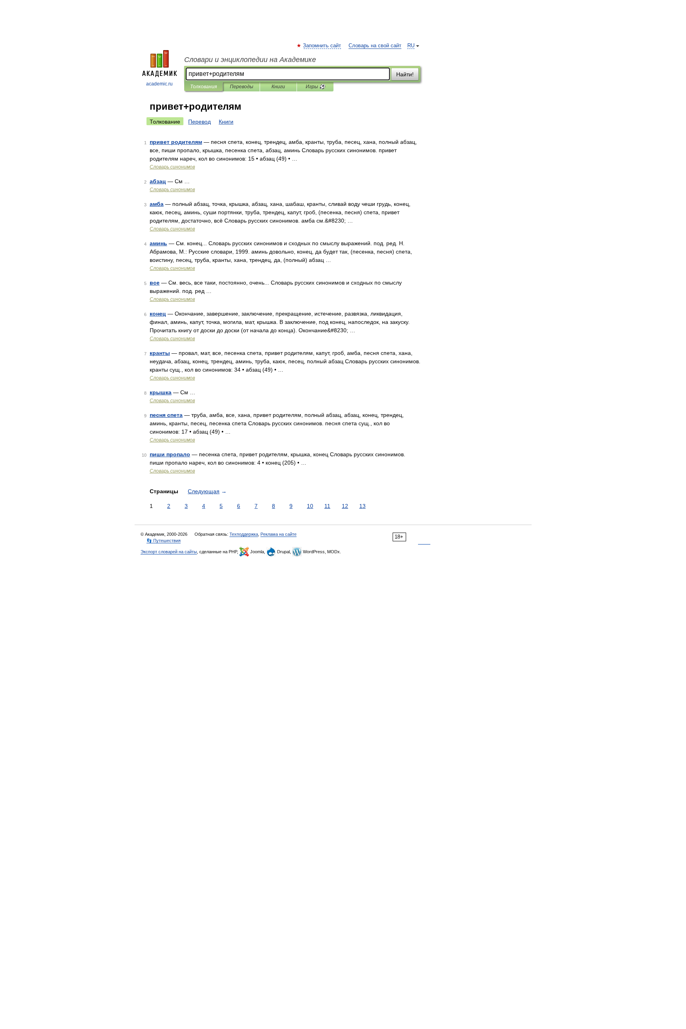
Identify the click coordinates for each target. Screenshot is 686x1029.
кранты (160, 353)
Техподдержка (243, 534)
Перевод (199, 121)
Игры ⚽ (315, 86)
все (155, 282)
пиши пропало (170, 454)
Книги (278, 86)
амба (157, 204)
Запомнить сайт (322, 45)
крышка (161, 392)
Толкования (203, 86)
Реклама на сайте (278, 534)
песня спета (166, 415)
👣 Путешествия (163, 540)
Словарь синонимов (172, 167)
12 (345, 506)
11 (327, 506)
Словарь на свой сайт (375, 45)
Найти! (405, 74)
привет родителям (176, 142)
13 (362, 506)
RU (410, 45)
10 (310, 506)
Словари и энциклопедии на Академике (250, 60)
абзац (158, 181)
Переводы (241, 86)
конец (158, 313)
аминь (158, 243)
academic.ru (159, 84)
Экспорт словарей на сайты (169, 551)
